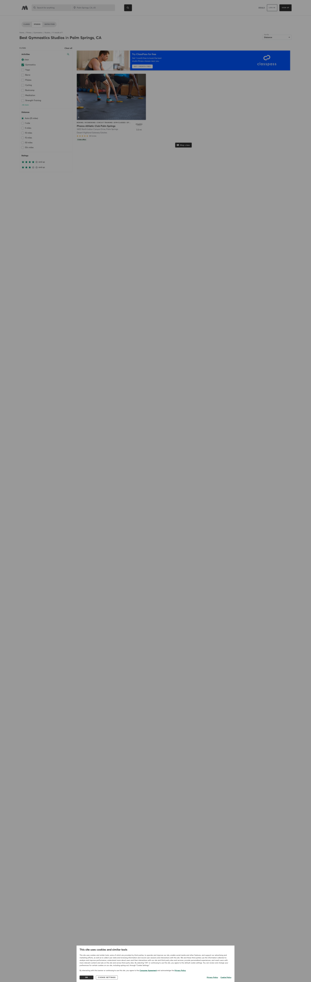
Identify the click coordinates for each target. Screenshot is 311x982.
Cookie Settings (107, 977)
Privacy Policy (180, 970)
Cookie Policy (225, 977)
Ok (86, 977)
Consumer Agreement (148, 970)
